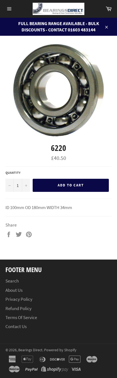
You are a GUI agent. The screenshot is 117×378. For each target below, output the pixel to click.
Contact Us (16, 326)
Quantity (12, 173)
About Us (14, 290)
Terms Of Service (21, 317)
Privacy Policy (18, 299)
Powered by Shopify (60, 350)
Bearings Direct (30, 350)
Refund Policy (18, 308)
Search (12, 281)
